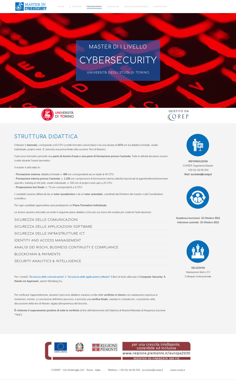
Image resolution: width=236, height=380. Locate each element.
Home (61, 6)
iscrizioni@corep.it (201, 174)
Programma (94, 6)
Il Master (75, 6)
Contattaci (160, 6)
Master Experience (136, 6)
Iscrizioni (113, 6)
